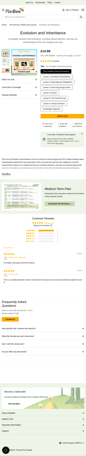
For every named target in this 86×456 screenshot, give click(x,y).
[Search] (81, 17)
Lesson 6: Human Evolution (54, 104)
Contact (57, 2)
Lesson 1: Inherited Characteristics (56, 77)
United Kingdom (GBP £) (72, 443)
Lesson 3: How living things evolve (56, 87)
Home (4, 25)
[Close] (82, 133)
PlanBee (11, 450)
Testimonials (40, 2)
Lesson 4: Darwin (50, 93)
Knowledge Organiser (51, 109)
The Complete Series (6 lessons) (56, 71)
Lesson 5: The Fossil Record (54, 98)
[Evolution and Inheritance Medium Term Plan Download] (21, 184)
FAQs (49, 2)
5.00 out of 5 (49, 223)
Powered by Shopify (24, 450)
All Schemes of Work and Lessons (23, 25)
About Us (29, 2)
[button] (46, 61)
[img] (9, 254)
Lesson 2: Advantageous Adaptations (57, 82)
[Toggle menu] (3, 10)
